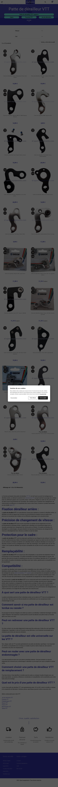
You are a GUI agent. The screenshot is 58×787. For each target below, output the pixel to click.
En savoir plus (43, 394)
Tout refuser (33, 397)
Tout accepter (43, 397)
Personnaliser (14, 397)
